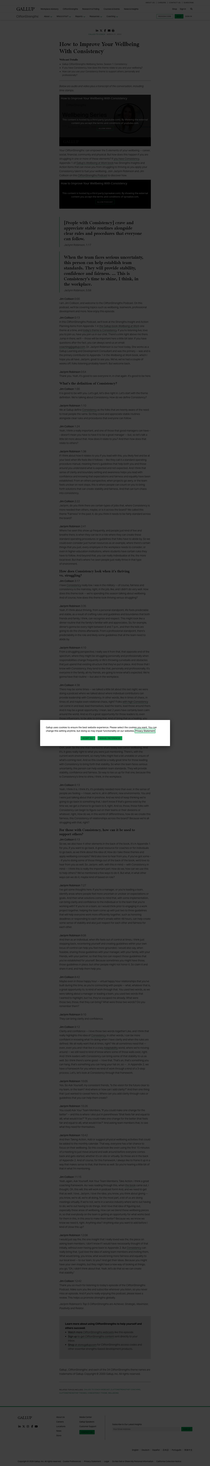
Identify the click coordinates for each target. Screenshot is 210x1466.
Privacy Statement (145, 730)
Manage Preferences (110, 738)
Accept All (87, 738)
